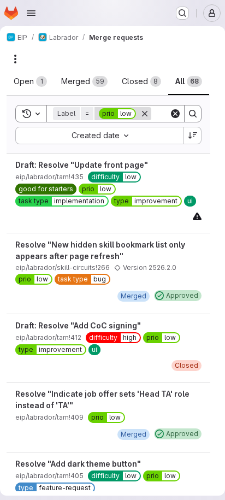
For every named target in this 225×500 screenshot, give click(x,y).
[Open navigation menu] (31, 13)
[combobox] (99, 135)
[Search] (193, 113)
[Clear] (175, 113)
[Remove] (144, 113)
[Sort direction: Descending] (193, 135)
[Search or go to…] (182, 13)
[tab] (30, 81)
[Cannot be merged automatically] (197, 216)
